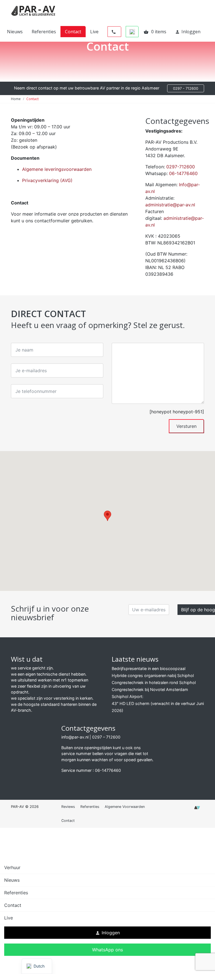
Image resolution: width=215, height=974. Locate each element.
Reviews (68, 807)
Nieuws (15, 32)
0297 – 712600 (106, 737)
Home (16, 98)
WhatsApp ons (107, 949)
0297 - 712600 (185, 88)
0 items (155, 32)
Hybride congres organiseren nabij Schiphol (153, 675)
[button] (107, 515)
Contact (73, 32)
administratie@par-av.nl (170, 204)
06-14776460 (183, 173)
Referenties (44, 32)
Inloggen (187, 32)
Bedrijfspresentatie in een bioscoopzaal (148, 668)
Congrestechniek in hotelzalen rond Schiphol (154, 682)
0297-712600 (180, 166)
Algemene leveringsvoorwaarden (57, 169)
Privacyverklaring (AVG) (47, 180)
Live (94, 32)
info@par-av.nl (74, 737)
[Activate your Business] (197, 809)
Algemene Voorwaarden (125, 807)
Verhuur (12, 867)
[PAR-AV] (33, 10)
